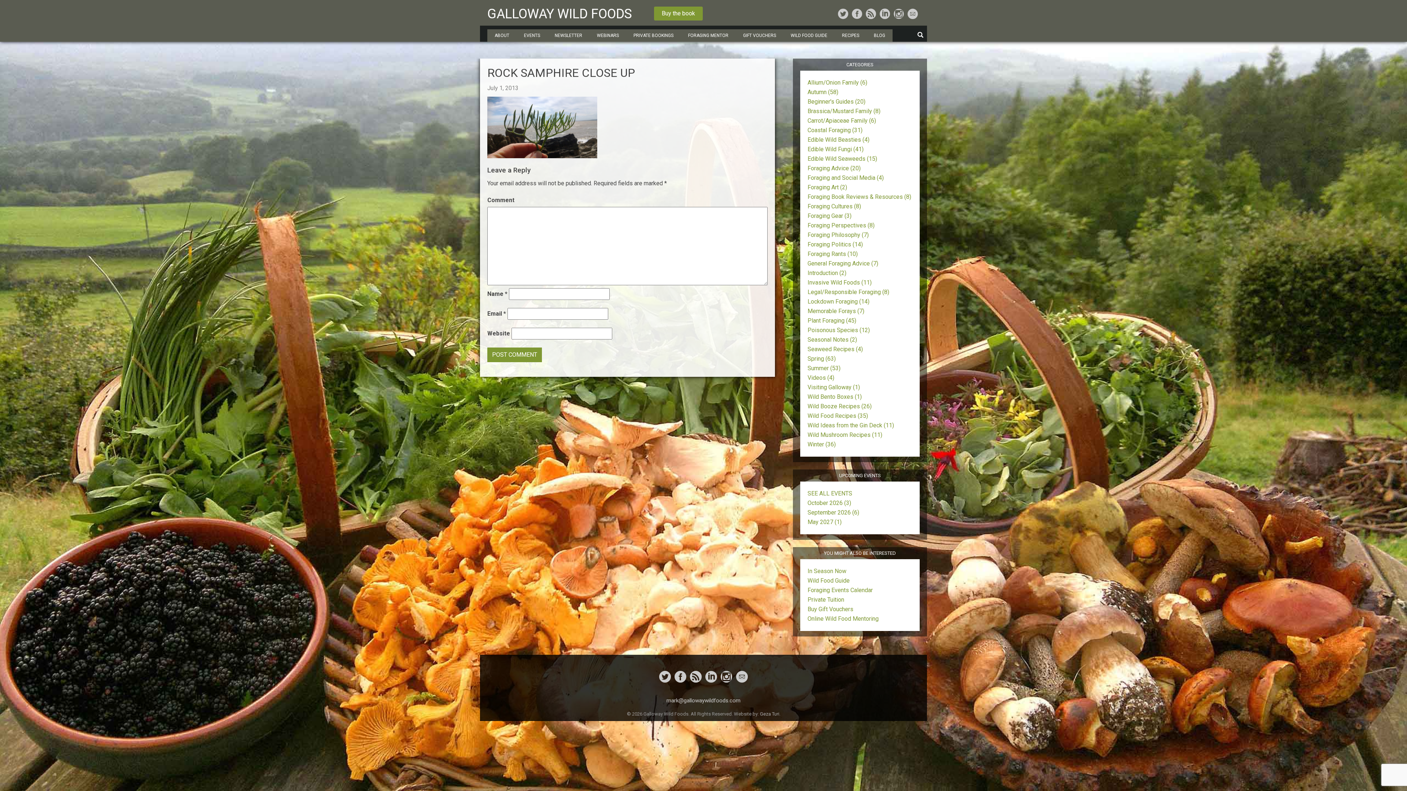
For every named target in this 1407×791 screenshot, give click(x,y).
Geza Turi (769, 714)
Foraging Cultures (834, 206)
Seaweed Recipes (835, 349)
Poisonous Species (839, 330)
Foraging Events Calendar (840, 590)
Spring (822, 358)
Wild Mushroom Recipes (845, 434)
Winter (822, 444)
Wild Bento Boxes (835, 396)
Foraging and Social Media (846, 177)
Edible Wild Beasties (838, 139)
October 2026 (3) (829, 503)
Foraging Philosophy (838, 234)
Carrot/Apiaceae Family (842, 120)
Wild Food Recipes (838, 415)
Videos (821, 377)
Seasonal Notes (832, 339)
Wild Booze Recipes (840, 406)
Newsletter (568, 35)
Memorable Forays (836, 311)
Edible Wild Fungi (836, 149)
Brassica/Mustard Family (844, 111)
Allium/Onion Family (837, 82)
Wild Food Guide (829, 580)
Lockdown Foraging (838, 301)
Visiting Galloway (834, 387)
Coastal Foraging (835, 130)
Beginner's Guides (836, 101)
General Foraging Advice (843, 263)
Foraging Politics (835, 244)
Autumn (823, 92)
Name (497, 293)
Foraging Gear (830, 215)
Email (496, 313)
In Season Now (827, 571)
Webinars (608, 35)
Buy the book (678, 13)
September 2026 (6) (833, 512)
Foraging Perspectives (841, 225)
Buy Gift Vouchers (830, 609)
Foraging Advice (834, 168)
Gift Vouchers (759, 35)
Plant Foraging (832, 320)
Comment (500, 200)
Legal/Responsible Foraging (848, 292)
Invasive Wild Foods (840, 282)
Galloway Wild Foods (559, 14)
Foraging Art (827, 187)
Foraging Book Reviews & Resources (859, 196)
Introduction (827, 273)
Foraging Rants (833, 253)
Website (498, 333)
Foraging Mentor (708, 35)
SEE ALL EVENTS (830, 493)
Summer (824, 368)
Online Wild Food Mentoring (843, 618)
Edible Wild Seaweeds (842, 158)
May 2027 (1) (825, 522)
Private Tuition (826, 599)
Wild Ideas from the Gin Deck (851, 425)
